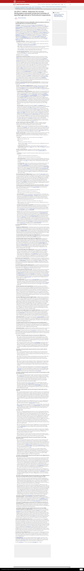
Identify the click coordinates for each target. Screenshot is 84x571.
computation (19, 369)
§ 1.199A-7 (38, 537)
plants (37, 62)
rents (21, 112)
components (23, 216)
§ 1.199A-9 (21, 48)
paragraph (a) (41, 465)
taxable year (41, 105)
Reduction (46, 184)
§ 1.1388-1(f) (26, 89)
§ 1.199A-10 (43, 146)
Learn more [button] (28, 569)
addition (21, 67)
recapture (39, 35)
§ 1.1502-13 (35, 108)
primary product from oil (44, 212)
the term (43, 88)
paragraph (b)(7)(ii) (44, 94)
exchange (25, 127)
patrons (41, 32)
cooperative (46, 26)
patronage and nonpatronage (38, 86)
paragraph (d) (35, 253)
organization (23, 52)
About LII (39, 4)
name (28, 498)
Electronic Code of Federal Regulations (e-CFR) (23, 6)
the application (33, 330)
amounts (40, 112)
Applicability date (20, 537)
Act (43, 59)
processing (26, 195)
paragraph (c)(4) (19, 405)
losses (26, 143)
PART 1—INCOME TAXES (30, 7)
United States (20, 44)
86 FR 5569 (21, 542)
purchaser (31, 117)
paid (40, 283)
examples (22, 33)
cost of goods (22, 87)
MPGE (35, 43)
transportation (30, 195)
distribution (36, 195)
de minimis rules (24, 99)
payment (32, 120)
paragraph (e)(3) (32, 402)
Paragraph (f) (18, 34)
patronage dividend (36, 279)
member (36, 261)
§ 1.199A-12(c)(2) (42, 174)
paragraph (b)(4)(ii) (23, 94)
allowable (28, 168)
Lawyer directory (48, 4)
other (47, 67)
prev (47, 19)
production (25, 26)
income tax (47, 106)
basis (28, 444)
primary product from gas (34, 215)
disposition (43, 77)
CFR (16, 17)
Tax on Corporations (38, 7)
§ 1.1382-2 (25, 164)
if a (31, 48)
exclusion (29, 75)
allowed (31, 146)
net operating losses (44, 168)
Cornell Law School (20, 1)
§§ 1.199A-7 (23, 539)
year (30, 447)
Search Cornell (68, 1)
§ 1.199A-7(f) (39, 370)
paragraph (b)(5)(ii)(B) (33, 95)
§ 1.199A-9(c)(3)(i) (22, 208)
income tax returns (41, 444)
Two (18, 227)
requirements (44, 367)
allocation (46, 279)
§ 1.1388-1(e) (26, 54)
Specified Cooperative (19, 27)
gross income (22, 312)
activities (29, 26)
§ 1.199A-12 (30, 107)
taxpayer (30, 444)
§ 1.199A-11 (26, 160)
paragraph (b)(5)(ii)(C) (23, 96)
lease (46, 126)
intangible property (27, 71)
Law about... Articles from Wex (59, 14)
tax (20, 117)
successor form (46, 274)
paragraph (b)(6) (22, 426)
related (28, 85)
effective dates (36, 36)
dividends (18, 112)
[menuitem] (39, 4)
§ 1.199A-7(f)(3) (31, 273)
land (30, 130)
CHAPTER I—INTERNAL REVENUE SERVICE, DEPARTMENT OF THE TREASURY (54, 6)
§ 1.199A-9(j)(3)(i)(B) (31, 208)
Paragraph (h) (24, 36)
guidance (29, 34)
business (37, 510)
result (30, 171)
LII (14, 6)
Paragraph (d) (35, 31)
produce (17, 79)
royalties (24, 112)
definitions (38, 29)
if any (40, 137)
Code (22, 39)
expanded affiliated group (24, 37)
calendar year (21, 375)
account (41, 145)
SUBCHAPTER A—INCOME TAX (20, 7)
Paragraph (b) (18, 28)
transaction (30, 495)
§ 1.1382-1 (20, 164)
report (40, 292)
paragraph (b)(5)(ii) (41, 150)
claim (40, 260)
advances (47, 282)
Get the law (43, 4)
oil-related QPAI (34, 94)
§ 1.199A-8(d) (24, 181)
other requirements (37, 500)
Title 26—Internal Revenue (36, 6)
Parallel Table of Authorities (58, 16)
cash (26, 444)
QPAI (45, 93)
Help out (59, 4)
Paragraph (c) (18, 30)
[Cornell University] (15, 1)
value (34, 515)
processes (30, 220)
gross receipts (46, 76)
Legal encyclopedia (54, 4)
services (38, 109)
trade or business (35, 113)
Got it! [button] (81, 569)
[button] (70, 4)
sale (20, 77)
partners (44, 34)
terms (45, 29)
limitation (27, 95)
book (26, 470)
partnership (17, 35)
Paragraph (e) (45, 32)
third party (44, 498)
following (34, 235)
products (17, 57)
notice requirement (28, 276)
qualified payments (21, 272)
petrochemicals (23, 223)
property (27, 114)
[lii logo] (23, 4)
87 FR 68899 (34, 542)
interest (23, 111)
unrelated (41, 498)
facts (20, 457)
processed (44, 58)
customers (43, 497)
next (49, 19)
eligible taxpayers (23, 260)
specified (33, 26)
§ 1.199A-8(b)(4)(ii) (37, 342)
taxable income (45, 95)
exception (40, 72)
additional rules (43, 36)
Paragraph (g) (22, 35)
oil (39, 195)
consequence (42, 470)
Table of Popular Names (22, 17)
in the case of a (28, 526)
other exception (41, 130)
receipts (35, 105)
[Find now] (70, 4)
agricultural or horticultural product (30, 44)
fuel (25, 214)
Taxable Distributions (21, 274)
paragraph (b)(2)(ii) (23, 230)
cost (23, 114)
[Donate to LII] (62, 4)
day (16, 289)
